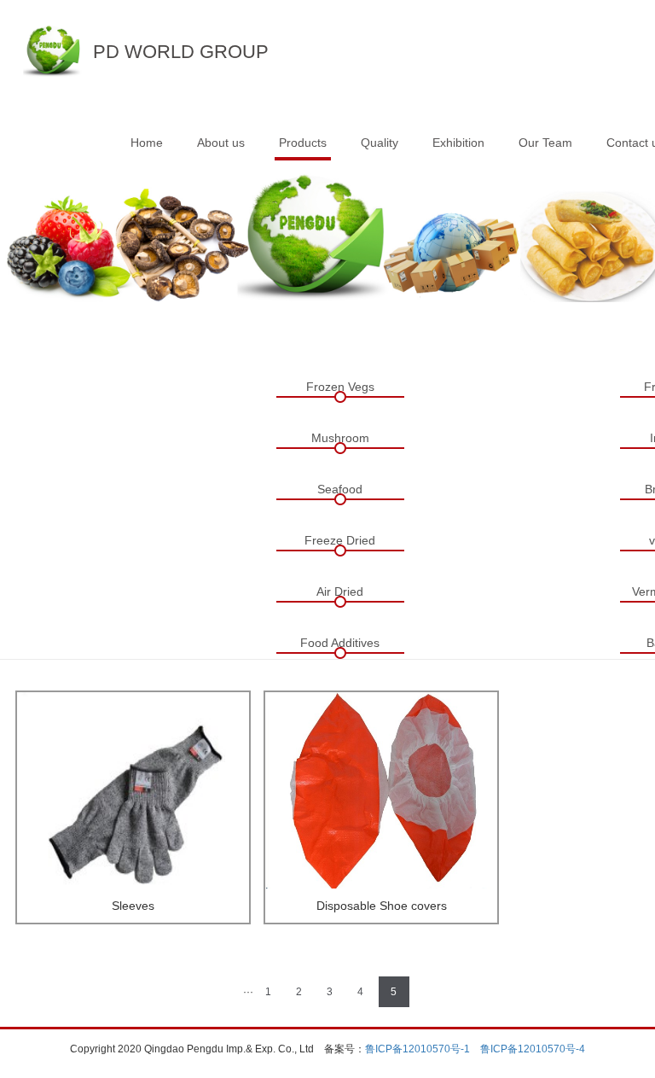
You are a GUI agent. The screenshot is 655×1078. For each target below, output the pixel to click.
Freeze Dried (339, 540)
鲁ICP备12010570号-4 (532, 1049)
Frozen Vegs (340, 386)
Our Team (545, 142)
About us (221, 142)
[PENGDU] (52, 45)
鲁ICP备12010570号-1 (417, 1049)
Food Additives (340, 643)
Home (146, 142)
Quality (379, 142)
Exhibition (458, 142)
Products (303, 142)
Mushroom (340, 438)
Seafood (339, 489)
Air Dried (339, 591)
